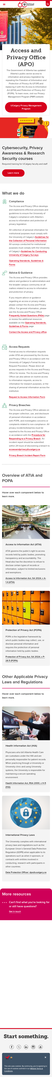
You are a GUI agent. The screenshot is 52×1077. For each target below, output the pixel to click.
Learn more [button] (13, 172)
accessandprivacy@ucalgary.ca (24, 449)
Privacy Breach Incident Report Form (27, 455)
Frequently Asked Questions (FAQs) (26, 315)
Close (45, 1059)
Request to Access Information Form (27, 397)
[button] (26, 546)
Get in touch (15, 911)
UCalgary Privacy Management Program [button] (26, 107)
